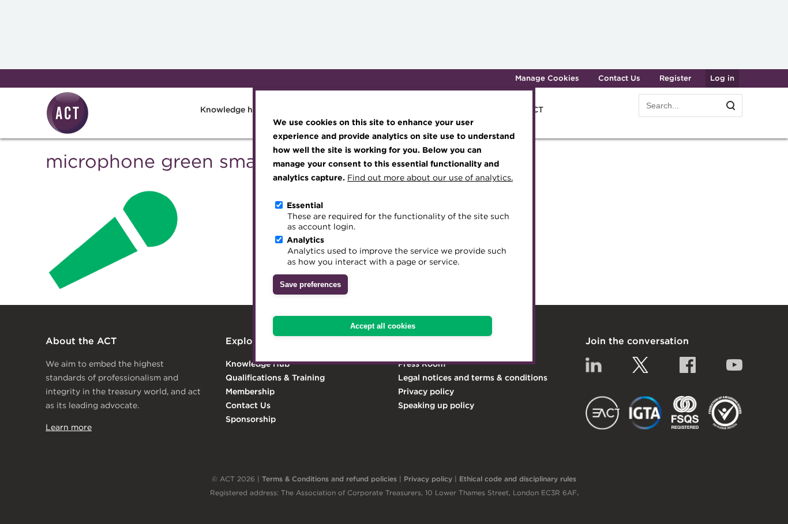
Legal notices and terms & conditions (472, 377)
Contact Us (619, 78)
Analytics (305, 240)
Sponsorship (251, 419)
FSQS (685, 412)
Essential (305, 205)
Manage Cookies (547, 78)
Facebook (688, 365)
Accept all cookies (382, 326)
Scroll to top (760, 502)
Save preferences (310, 284)
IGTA (646, 412)
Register (675, 78)
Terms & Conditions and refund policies (329, 478)
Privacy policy (426, 391)
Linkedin (594, 365)
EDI (725, 412)
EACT (603, 412)
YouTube (734, 365)
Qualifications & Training (275, 377)
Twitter (640, 365)
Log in (722, 78)
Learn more (69, 427)
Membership (250, 391)
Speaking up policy (436, 405)
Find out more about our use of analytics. (430, 177)
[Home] (67, 132)
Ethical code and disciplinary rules (517, 478)
